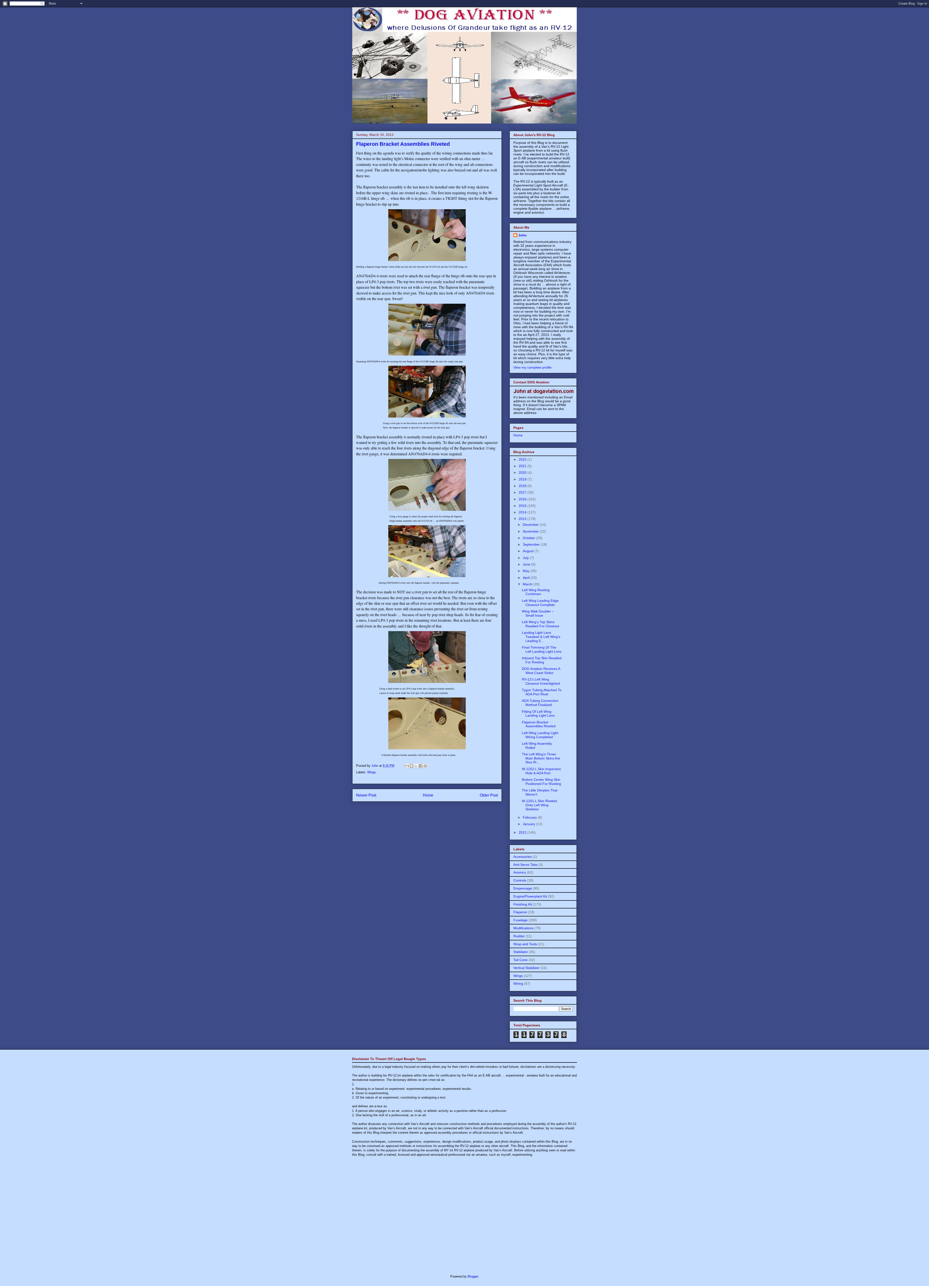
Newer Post (366, 795)
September (532, 544)
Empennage (522, 888)
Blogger (473, 1276)
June (527, 564)
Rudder (519, 936)
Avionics (519, 872)
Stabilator (520, 952)
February (530, 817)
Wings (371, 772)
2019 (523, 479)
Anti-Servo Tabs (525, 865)
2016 (523, 499)
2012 (523, 832)
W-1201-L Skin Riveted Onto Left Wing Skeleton (539, 805)
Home (428, 795)
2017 (523, 492)
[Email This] (407, 765)
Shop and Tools (525, 944)
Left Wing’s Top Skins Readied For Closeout (540, 624)
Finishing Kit (522, 904)
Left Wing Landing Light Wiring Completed (540, 735)
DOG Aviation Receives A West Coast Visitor (541, 671)
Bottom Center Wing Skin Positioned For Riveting (541, 782)
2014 (523, 512)
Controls (519, 880)
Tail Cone (520, 960)
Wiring (518, 983)
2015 (523, 506)
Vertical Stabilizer (526, 968)
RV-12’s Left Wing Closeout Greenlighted (541, 681)
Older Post (489, 795)
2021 (523, 466)
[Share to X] (416, 765)
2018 (523, 486)
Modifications (523, 928)
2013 (523, 519)
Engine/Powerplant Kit (530, 896)
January (529, 824)
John (522, 235)
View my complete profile (532, 367)
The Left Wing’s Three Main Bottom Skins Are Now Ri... (541, 758)
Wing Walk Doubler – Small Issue (538, 613)
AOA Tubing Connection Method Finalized (540, 703)
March (528, 584)
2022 (523, 459)
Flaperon (520, 912)
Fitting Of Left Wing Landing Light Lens (538, 714)
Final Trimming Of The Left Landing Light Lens (542, 649)
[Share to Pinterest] (425, 765)
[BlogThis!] (411, 765)
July (526, 558)
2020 (523, 472)
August (528, 551)
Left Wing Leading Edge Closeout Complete (540, 603)
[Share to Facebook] (420, 765)
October (529, 538)
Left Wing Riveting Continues (536, 592)
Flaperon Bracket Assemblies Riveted (538, 724)
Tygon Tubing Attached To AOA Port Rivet (542, 692)
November (531, 531)
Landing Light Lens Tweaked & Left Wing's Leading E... (541, 637)
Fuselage (520, 920)
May (526, 571)
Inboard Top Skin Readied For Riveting (542, 660)
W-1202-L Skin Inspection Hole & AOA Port (541, 771)
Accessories (522, 857)
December (531, 525)
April (527, 578)
